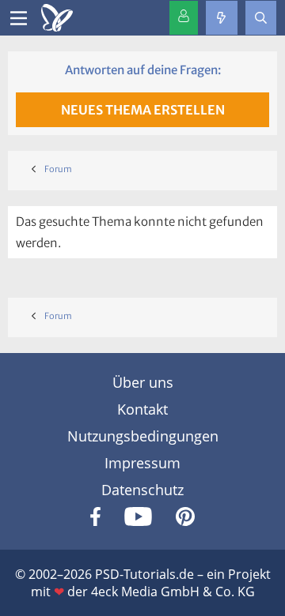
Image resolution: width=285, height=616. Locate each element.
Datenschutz (142, 489)
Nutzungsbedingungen (142, 435)
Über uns (142, 382)
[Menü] (18, 18)
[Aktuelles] (221, 18)
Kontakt (142, 409)
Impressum (142, 462)
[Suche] (260, 18)
